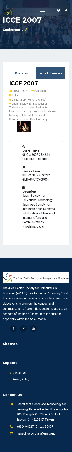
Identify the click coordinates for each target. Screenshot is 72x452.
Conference (12, 30)
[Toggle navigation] (42, 10)
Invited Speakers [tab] (50, 73)
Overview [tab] (21, 73)
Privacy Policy (21, 379)
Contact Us (19, 372)
